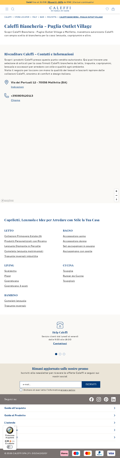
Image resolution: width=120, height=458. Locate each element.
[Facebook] (91, 399)
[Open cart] (113, 9)
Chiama (15, 100)
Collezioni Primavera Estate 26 (23, 236)
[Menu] (15, 427)
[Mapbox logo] (7, 200)
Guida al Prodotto (15, 415)
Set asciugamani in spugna (79, 246)
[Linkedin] (113, 399)
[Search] (12, 9)
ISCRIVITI (91, 384)
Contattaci (60, 343)
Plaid (7, 276)
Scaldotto (10, 271)
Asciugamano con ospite (77, 251)
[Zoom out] (116, 195)
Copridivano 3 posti (16, 286)
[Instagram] (99, 399)
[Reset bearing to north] (116, 199)
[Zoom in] (116, 191)
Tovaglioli (69, 281)
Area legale (11, 430)
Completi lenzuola (15, 300)
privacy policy (68, 390)
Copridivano (11, 281)
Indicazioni (17, 87)
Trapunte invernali (15, 305)
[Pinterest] (106, 399)
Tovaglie (68, 271)
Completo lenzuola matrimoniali (23, 251)
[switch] (10, 447)
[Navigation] (6, 9)
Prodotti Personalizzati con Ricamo (25, 241)
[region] (60, 156)
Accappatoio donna (74, 241)
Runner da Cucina (73, 276)
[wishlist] (107, 9)
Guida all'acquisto (15, 408)
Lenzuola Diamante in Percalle (22, 246)
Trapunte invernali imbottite (21, 256)
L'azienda (9, 422)
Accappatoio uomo (74, 236)
